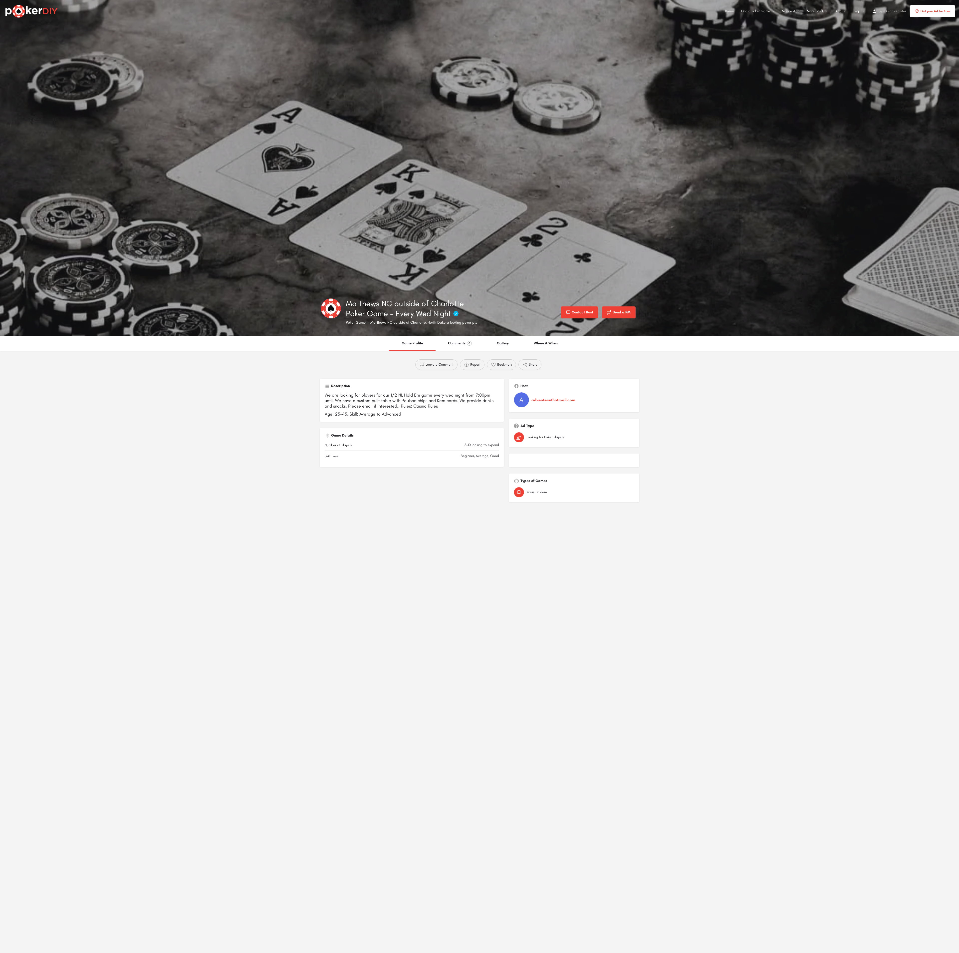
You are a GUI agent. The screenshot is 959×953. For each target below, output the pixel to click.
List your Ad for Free (935, 11)
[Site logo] (32, 10)
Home (729, 11)
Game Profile (412, 343)
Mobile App (790, 11)
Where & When (546, 343)
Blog (838, 11)
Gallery (503, 343)
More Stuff (815, 11)
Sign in (884, 11)
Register (900, 11)
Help (856, 11)
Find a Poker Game (755, 11)
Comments (459, 343)
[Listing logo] (331, 308)
